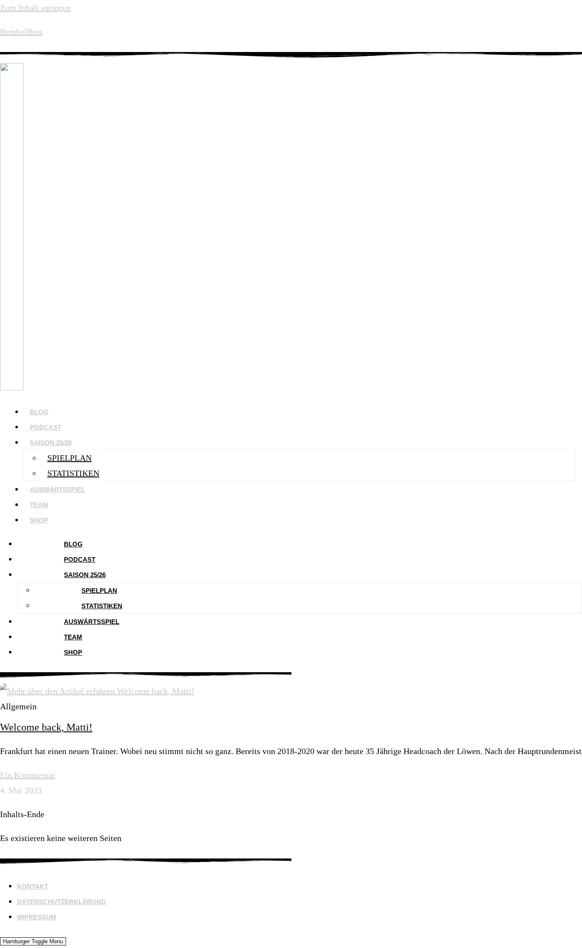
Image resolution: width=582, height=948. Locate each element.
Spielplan (69, 457)
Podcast (45, 427)
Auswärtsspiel (57, 489)
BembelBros (21, 31)
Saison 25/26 (51, 442)
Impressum (36, 917)
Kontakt (32, 886)
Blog (39, 412)
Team (39, 505)
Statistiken (73, 473)
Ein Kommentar (27, 775)
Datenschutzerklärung (61, 901)
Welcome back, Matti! (46, 727)
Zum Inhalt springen (35, 7)
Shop (39, 520)
